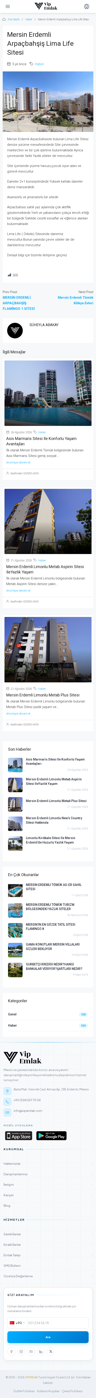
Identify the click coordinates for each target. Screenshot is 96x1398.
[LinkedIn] (41, 1352)
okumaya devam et (18, 462)
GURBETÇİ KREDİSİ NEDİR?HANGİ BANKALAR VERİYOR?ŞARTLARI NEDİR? (54, 967)
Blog (48, 1205)
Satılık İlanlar (48, 1234)
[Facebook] (11, 1352)
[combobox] (17, 1322)
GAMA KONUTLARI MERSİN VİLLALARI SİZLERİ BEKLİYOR (53, 947)
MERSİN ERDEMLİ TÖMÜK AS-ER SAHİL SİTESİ (53, 887)
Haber (28, 19)
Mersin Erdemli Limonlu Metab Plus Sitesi (42, 695)
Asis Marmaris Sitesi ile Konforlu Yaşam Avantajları (55, 762)
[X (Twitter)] (51, 1352)
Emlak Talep (48, 1255)
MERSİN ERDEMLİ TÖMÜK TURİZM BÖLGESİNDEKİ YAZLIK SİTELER (50, 907)
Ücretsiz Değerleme (48, 1276)
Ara (48, 1337)
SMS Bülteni (48, 1265)
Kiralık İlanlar (48, 1244)
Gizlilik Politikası (24, 1391)
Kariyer (48, 1195)
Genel (12, 1014)
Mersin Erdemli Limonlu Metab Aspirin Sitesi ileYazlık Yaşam (54, 781)
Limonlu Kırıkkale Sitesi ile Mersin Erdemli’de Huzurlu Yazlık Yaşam (50, 840)
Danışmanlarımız (48, 1174)
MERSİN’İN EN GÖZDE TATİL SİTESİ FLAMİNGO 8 (50, 927)
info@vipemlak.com (28, 1111)
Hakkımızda (48, 1163)
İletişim (48, 1184)
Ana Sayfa (13, 19)
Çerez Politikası (72, 1391)
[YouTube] (31, 1352)
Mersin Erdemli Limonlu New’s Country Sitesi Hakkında (54, 820)
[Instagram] (21, 1352)
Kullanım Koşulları (48, 1391)
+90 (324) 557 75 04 (27, 1100)
